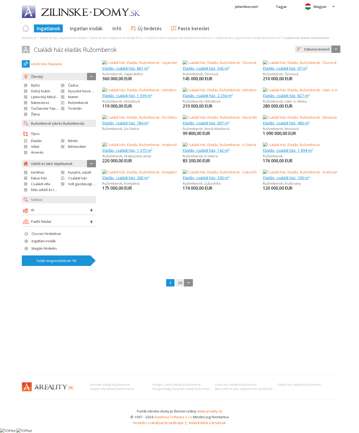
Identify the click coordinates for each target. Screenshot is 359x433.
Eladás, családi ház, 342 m (206, 68)
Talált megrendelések (56, 260)
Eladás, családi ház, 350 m (206, 177)
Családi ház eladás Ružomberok (75, 50)
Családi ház (77, 178)
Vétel (35, 146)
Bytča (35, 85)
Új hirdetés (149, 28)
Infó (116, 28)
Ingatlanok (48, 28)
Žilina (35, 114)
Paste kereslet (193, 28)
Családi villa (40, 184)
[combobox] (317, 49)
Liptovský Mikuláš (45, 96)
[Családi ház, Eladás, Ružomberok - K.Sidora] (219, 144)
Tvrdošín (75, 108)
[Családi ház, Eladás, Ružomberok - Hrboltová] (139, 90)
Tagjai (281, 6)
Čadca (73, 85)
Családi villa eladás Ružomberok (112, 389)
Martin (73, 96)
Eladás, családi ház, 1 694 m (288, 150)
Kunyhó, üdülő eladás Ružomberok (176, 384)
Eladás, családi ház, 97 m (285, 68)
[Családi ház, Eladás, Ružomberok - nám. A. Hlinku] (302, 90)
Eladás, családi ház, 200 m (125, 177)
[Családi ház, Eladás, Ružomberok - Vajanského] (139, 62)
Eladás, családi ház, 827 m (286, 95)
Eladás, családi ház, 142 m (206, 150)
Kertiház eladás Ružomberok (110, 384)
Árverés (37, 152)
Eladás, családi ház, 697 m (206, 122)
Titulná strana (26, 28)
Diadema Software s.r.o (173, 417)
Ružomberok (78, 102)
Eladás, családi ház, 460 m (286, 122)
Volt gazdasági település (88, 184)
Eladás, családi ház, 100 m (286, 177)
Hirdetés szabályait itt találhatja (158, 422)
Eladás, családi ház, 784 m (125, 122)
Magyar (320, 6)
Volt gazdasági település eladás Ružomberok (182, 389)
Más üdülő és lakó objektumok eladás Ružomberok (250, 389)
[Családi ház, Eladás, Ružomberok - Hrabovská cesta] (143, 144)
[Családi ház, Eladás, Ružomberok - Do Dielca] (139, 117)
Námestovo (40, 102)
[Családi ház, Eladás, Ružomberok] (291, 144)
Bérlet (73, 140)
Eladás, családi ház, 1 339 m (127, 95)
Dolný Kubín (40, 91)
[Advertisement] (179, 331)
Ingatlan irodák (86, 28)
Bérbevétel (77, 146)
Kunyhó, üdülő (79, 172)
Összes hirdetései (46, 233)
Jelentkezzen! (246, 6)
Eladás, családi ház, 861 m (125, 68)
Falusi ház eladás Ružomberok (236, 384)
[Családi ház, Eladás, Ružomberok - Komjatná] (139, 172)
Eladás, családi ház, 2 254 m (208, 95)
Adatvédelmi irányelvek (207, 422)
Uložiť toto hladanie (46, 64)
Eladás (36, 140)
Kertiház (37, 172)
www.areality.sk (209, 411)
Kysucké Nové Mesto (84, 91)
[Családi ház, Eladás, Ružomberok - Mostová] (300, 117)
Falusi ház (39, 178)
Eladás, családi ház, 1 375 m (127, 150)
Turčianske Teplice (46, 108)
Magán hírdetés (44, 248)
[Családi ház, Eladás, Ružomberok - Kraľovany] (300, 172)
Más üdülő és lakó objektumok (55, 189)
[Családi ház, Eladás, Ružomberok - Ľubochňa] (220, 172)
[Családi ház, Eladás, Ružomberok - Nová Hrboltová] (223, 117)
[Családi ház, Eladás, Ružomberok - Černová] (219, 62)
